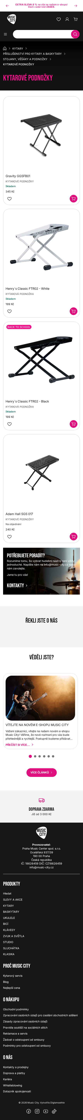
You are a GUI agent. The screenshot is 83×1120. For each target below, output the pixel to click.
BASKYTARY (11, 911)
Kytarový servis (12, 975)
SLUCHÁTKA (11, 948)
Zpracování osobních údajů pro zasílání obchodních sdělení (40, 1015)
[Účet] (67, 19)
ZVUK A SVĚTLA (13, 936)
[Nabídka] (6, 34)
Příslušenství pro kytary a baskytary (32, 53)
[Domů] (5, 48)
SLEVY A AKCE (12, 899)
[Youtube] (45, 1111)
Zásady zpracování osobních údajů (25, 1021)
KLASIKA (8, 954)
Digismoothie (57, 1102)
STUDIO (8, 942)
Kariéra (7, 1079)
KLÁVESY (9, 930)
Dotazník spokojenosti (17, 1091)
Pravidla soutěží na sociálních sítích (25, 1027)
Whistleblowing (12, 1085)
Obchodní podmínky (16, 1009)
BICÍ (5, 923)
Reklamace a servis (15, 1033)
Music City (33, 1102)
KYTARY (17, 48)
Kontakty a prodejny (16, 1067)
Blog (6, 981)
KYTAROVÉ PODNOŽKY (20, 181)
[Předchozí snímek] (7, 6)
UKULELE (9, 917)
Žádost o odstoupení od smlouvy (23, 1039)
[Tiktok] (54, 1111)
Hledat (7, 893)
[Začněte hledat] (75, 34)
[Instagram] (37, 1111)
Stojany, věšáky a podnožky (25, 59)
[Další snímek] (75, 6)
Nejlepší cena (11, 987)
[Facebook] (28, 1111)
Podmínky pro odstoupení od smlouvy (27, 1045)
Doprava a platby (14, 1073)
